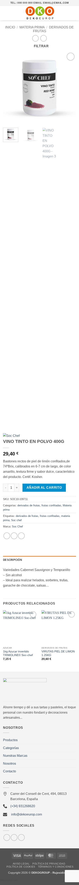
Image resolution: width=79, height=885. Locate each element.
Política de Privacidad (48, 863)
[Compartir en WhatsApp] (6, 535)
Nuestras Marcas (15, 755)
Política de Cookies (20, 866)
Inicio (10, 27)
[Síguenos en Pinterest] (21, 837)
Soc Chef (17, 526)
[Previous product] (43, 38)
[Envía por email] (21, 535)
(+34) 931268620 (22, 806)
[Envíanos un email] (14, 837)
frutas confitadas (51, 505)
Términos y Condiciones (55, 866)
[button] (5, 13)
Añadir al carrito (44, 487)
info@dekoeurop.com (26, 814)
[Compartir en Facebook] (14, 535)
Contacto (9, 771)
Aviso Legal (21, 863)
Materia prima (32, 27)
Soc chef (16, 520)
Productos (10, 740)
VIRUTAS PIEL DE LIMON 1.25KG (58, 653)
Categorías (11, 748)
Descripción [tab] (12, 559)
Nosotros (9, 763)
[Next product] (35, 38)
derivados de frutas (28, 505)
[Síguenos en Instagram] (6, 837)
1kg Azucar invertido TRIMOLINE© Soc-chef (18, 653)
